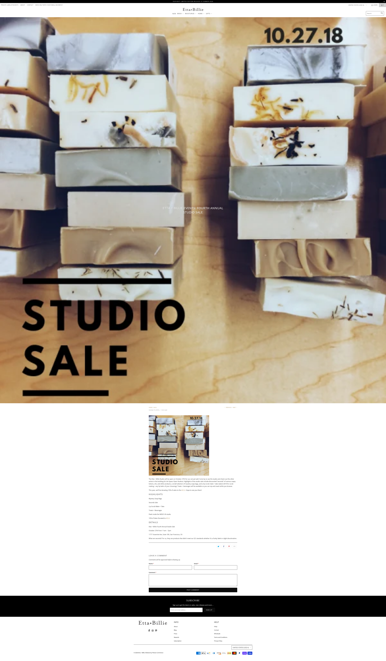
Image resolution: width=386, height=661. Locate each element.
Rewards (176, 637)
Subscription (177, 641)
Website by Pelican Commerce (154, 653)
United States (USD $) (356, 5)
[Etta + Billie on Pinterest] (156, 630)
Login (375, 5)
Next (234, 407)
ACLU (183, 490)
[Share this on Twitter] (218, 546)
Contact (30, 5)
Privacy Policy (218, 641)
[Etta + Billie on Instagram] (152, 630)
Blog (175, 630)
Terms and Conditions (220, 637)
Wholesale (217, 634)
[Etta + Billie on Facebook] (149, 630)
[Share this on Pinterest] (229, 546)
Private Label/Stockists (9, 5)
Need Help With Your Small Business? (49, 5)
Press (175, 634)
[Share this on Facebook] (224, 546)
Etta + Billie (141, 653)
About (22, 5)
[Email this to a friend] (234, 546)
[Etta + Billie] (193, 9)
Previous (228, 407)
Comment (152, 572)
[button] (180, 13)
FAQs (215, 626)
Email (196, 563)
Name (151, 563)
